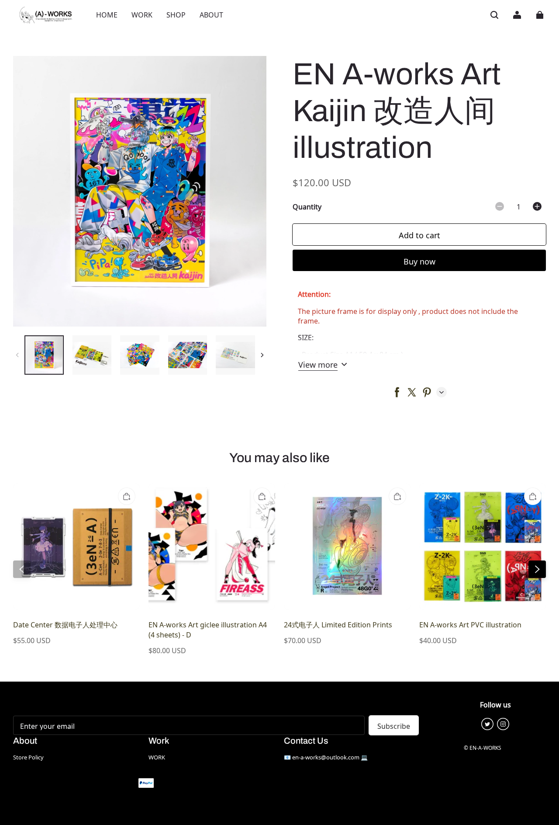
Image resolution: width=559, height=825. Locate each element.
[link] (211, 14)
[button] (494, 15)
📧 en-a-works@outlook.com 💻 (326, 757)
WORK (156, 757)
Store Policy (28, 757)
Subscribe (393, 725)
